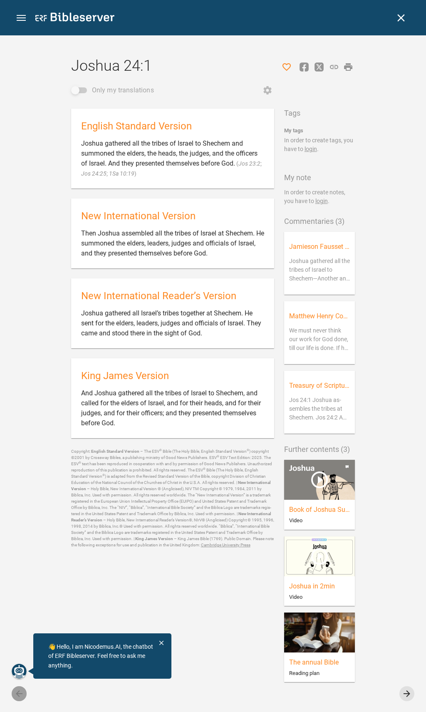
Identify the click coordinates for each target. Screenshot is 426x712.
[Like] (286, 67)
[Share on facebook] (304, 67)
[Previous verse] (19, 693)
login (311, 149)
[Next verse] (406, 693)
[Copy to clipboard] (334, 67)
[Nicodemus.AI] (19, 671)
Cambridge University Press (225, 545)
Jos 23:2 (249, 163)
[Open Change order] (267, 90)
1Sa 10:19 (121, 173)
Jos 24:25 (93, 173)
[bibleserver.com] (74, 18)
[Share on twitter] (319, 67)
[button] (21, 18)
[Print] (348, 67)
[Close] (401, 18)
